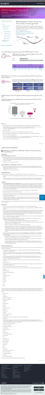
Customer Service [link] (24, 6)
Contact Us (2, 369)
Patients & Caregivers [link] (15, 6)
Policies (2, 372)
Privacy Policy (3, 373)
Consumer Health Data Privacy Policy (6, 368)
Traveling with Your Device (27, 369)
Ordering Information (7, 38)
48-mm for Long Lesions (7, 36)
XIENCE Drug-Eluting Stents (7, 21)
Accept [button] (39, 387)
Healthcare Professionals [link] (5, 6)
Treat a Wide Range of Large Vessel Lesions (24, 31)
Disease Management (15, 367)
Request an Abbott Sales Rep (7, 45)
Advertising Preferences (4, 367)
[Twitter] (40, 383)
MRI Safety (14, 373)
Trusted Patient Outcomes (7, 34)
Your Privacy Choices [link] (4, 377)
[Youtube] (41, 383)
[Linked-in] (43, 383)
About (3, 24)
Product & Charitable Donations (17, 376)
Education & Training (15, 369)
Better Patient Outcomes (21, 34)
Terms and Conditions (4, 376)
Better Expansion (6, 29)
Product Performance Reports (16, 377)
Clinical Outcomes (5, 26)
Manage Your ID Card (26, 368)
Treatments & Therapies (27, 367)
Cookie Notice (5, 393)
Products (14, 368)
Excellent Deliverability (7, 31)
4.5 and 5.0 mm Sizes (7, 33)
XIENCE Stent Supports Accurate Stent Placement (25, 33)
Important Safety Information (5, 41)
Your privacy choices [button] (38, 392)
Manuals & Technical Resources (16, 372)
